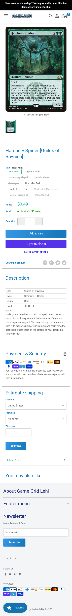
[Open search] (50, 16)
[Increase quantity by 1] (38, 221)
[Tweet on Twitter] (57, 262)
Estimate (16, 445)
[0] (65, 16)
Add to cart (36, 233)
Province (10, 413)
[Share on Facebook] (45, 262)
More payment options (36, 252)
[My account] (57, 16)
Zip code (10, 426)
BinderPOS (46, 609)
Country (10, 399)
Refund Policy (14, 460)
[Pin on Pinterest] (51, 262)
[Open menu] (6, 15)
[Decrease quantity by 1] (21, 221)
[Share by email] (64, 262)
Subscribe (14, 542)
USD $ (8, 558)
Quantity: (10, 221)
